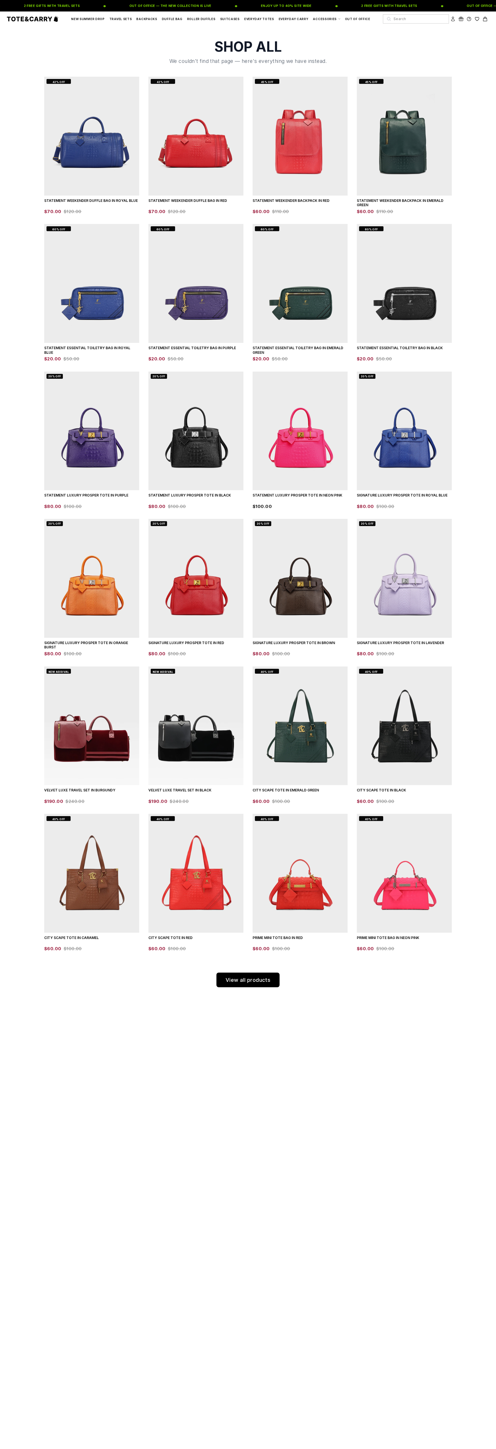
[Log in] (453, 19)
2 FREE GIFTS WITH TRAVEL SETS (35, 6)
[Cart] (485, 19)
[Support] (469, 19)
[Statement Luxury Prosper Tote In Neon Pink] (300, 431)
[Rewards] (461, 19)
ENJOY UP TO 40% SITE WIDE (269, 6)
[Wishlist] (477, 19)
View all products (248, 980)
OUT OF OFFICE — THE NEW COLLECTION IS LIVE (154, 6)
